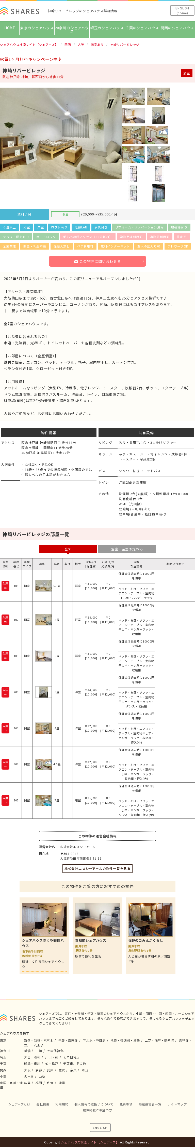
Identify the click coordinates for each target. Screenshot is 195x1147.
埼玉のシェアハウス (107, 27)
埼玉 (3, 1057)
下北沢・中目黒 (94, 1040)
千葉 (3, 1063)
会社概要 (42, 1104)
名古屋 (29, 1076)
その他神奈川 (57, 1050)
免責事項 (126, 1104)
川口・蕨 (51, 1057)
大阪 (27, 1070)
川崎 (39, 1050)
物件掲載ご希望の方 (97, 1110)
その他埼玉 (71, 1057)
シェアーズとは (19, 1104)
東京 (3, 1040)
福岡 (39, 1083)
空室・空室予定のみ (127, 549)
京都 (39, 1070)
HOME (9, 27)
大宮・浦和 (32, 1057)
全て (68, 549)
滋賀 (62, 1070)
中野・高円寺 (68, 1040)
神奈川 (5, 1050)
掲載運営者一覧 (150, 1104)
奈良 (73, 1070)
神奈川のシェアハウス (72, 29)
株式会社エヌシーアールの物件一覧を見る (97, 868)
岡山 (85, 1070)
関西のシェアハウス (177, 27)
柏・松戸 (51, 1063)
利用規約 (61, 1104)
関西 (3, 1070)
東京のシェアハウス (37, 27)
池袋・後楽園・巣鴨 (125, 1040)
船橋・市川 (32, 1063)
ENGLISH (100, 1127)
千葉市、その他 (74, 1063)
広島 (27, 1083)
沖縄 (62, 1083)
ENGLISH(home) (182, 10)
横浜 (27, 1050)
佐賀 (50, 1083)
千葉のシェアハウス (142, 27)
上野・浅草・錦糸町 (159, 1040)
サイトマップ (177, 1104)
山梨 (42, 1076)
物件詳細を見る (45, 935)
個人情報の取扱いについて (93, 1104)
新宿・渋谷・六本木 (38, 1040)
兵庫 (50, 1070)
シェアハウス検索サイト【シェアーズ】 (90, 1142)
